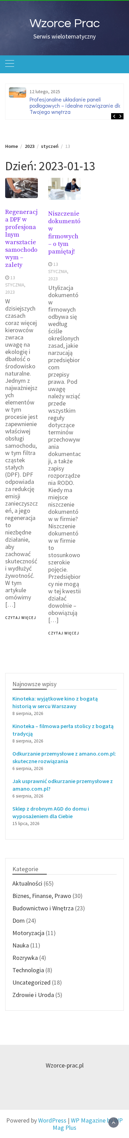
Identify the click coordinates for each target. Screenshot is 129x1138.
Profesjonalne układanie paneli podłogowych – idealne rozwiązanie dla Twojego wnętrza (76, 105)
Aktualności (27, 883)
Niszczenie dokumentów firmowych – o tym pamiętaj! (64, 233)
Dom (18, 920)
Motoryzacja (28, 933)
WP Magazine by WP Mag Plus (88, 1123)
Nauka (20, 945)
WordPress (52, 1120)
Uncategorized (31, 982)
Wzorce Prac (65, 23)
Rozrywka (25, 958)
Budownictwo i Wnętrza (43, 908)
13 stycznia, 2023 (15, 285)
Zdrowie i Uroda (33, 995)
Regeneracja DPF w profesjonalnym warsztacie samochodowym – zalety (21, 238)
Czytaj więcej (20, 617)
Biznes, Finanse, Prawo (41, 896)
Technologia (28, 970)
